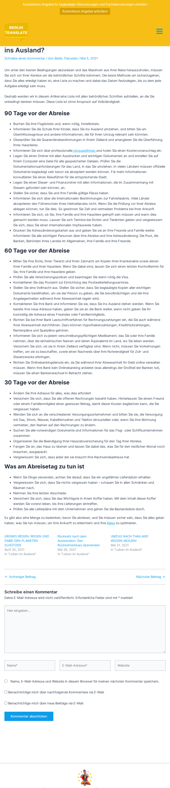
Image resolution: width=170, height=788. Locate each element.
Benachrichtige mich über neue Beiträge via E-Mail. (46, 703)
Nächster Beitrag (150, 577)
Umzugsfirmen (84, 151)
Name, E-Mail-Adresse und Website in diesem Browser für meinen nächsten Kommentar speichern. (84, 681)
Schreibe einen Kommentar (24, 58)
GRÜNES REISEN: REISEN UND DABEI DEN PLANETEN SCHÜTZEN (26, 540)
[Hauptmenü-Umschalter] (159, 31)
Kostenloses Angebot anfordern (85, 11)
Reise (111, 523)
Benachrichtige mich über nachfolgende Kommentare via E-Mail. (56, 692)
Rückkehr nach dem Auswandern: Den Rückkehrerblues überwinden (79, 540)
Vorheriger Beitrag (20, 577)
